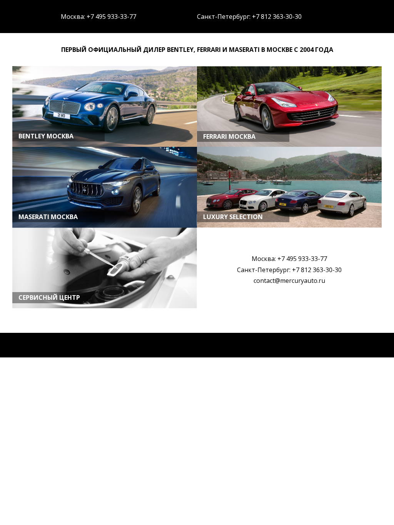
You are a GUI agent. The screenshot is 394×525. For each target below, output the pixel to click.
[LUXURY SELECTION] (289, 226)
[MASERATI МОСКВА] (104, 226)
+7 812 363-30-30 (277, 16)
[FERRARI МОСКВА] (289, 146)
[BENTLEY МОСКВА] (104, 145)
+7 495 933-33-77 (111, 16)
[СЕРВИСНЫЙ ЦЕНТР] (104, 307)
